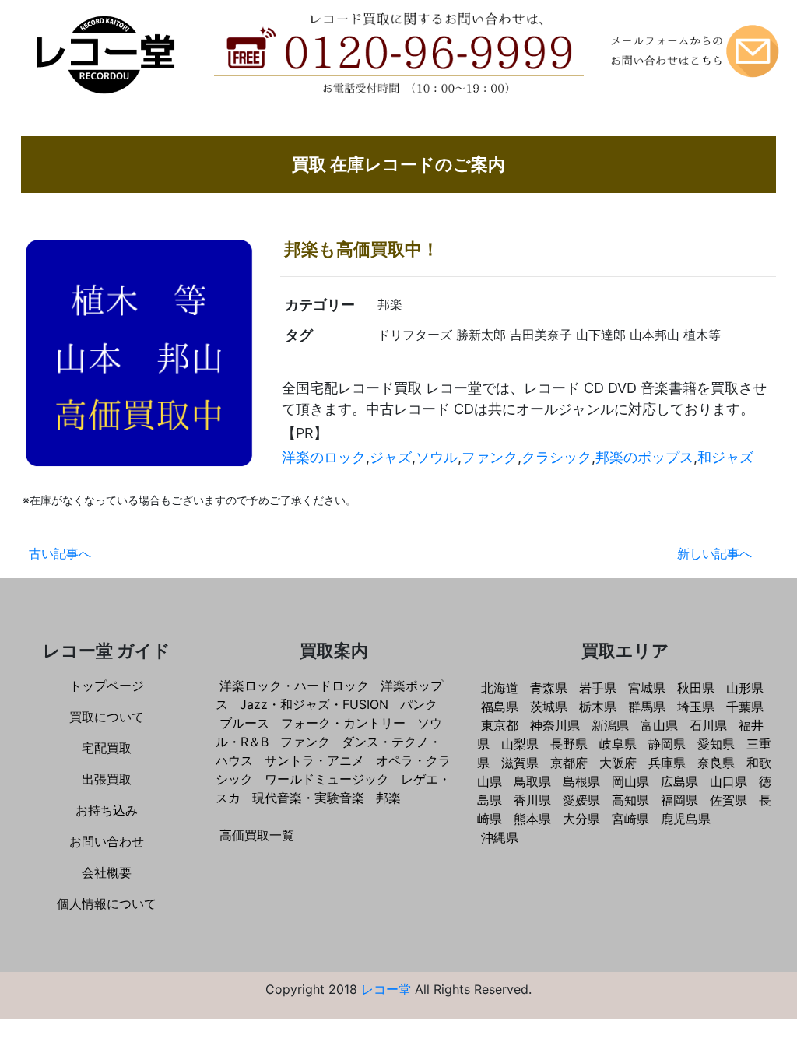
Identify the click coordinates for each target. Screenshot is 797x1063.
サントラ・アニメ (314, 760)
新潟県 (610, 725)
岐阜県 (618, 744)
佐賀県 (728, 800)
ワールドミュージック (327, 779)
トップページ (106, 685)
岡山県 (630, 781)
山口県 (728, 781)
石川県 (708, 725)
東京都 (499, 725)
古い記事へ (60, 553)
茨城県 (548, 706)
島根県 (581, 781)
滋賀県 (520, 762)
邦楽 (388, 797)
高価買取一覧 (256, 835)
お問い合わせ (106, 841)
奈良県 (716, 762)
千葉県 (745, 706)
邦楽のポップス (644, 457)
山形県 (745, 688)
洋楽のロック (324, 457)
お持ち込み (106, 810)
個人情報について (106, 903)
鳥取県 (532, 781)
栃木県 (597, 706)
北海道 (499, 688)
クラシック (556, 457)
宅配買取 (107, 748)
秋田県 (695, 688)
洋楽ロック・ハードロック (294, 685)
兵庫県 (667, 762)
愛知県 (716, 744)
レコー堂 (386, 989)
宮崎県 (630, 818)
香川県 (532, 800)
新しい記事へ (714, 553)
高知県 (630, 800)
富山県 (659, 725)
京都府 (569, 762)
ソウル (437, 457)
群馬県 (646, 706)
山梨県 (520, 744)
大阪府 (618, 762)
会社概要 (107, 872)
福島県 (499, 706)
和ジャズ (725, 457)
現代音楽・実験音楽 (308, 797)
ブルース (244, 723)
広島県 (679, 781)
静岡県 (667, 744)
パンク (418, 704)
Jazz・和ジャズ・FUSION (314, 704)
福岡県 (679, 800)
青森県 (548, 688)
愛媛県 (581, 800)
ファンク (490, 457)
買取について (106, 716)
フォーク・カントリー (343, 723)
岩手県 (597, 688)
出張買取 (107, 779)
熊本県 (532, 818)
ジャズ (391, 457)
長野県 (569, 744)
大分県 (581, 818)
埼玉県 (695, 706)
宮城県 (646, 688)
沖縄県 (499, 837)
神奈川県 (555, 725)
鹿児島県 (686, 818)
